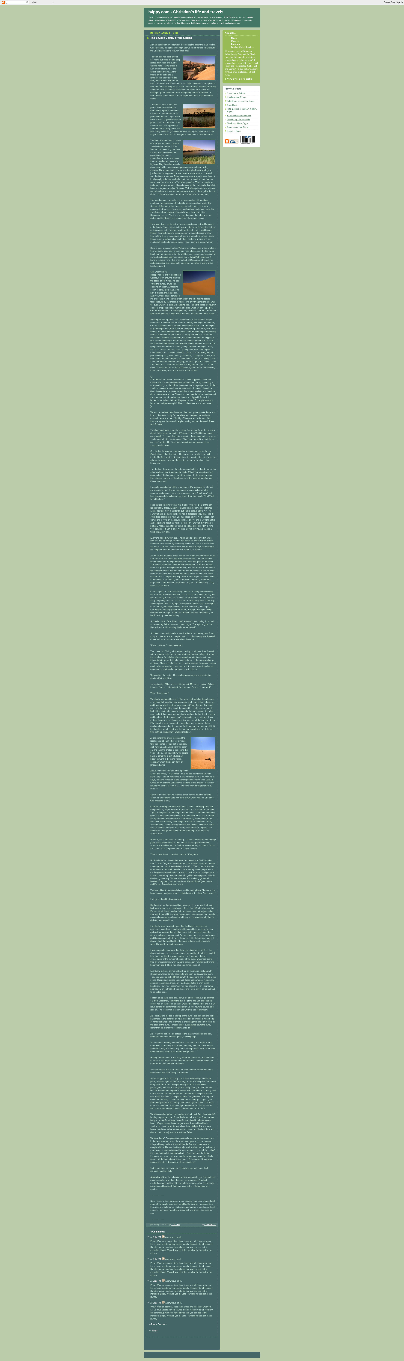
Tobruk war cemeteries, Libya (240, 101)
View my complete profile (239, 79)
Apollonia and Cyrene (237, 97)
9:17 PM (157, 1237)
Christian (235, 41)
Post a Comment (159, 1324)
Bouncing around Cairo (237, 127)
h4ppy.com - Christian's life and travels (185, 11)
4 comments (210, 1224)
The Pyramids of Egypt (237, 123)
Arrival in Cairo (234, 131)
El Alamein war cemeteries (239, 116)
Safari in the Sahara (236, 93)
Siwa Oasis (232, 105)
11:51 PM (175, 1224)
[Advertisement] (182, 1341)
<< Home (153, 1331)
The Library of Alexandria (238, 119)
